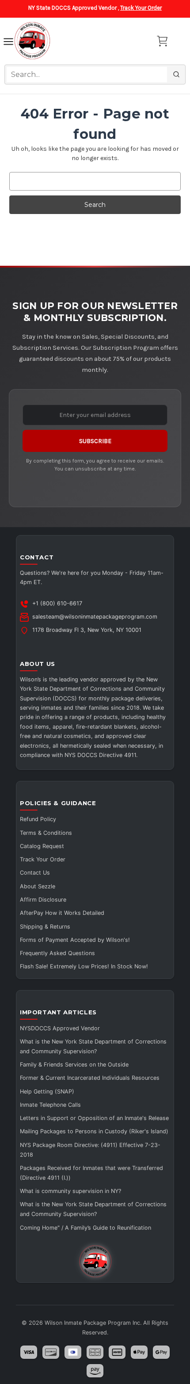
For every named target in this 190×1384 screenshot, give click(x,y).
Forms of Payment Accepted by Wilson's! (75, 940)
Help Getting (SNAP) (47, 1091)
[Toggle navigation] (8, 42)
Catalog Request (42, 846)
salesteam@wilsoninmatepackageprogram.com (94, 616)
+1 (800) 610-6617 (57, 603)
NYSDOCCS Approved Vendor (60, 1028)
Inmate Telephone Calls (50, 1104)
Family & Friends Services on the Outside (74, 1064)
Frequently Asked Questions (57, 953)
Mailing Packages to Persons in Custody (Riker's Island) (94, 1131)
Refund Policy (38, 819)
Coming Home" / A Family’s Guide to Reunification (85, 1227)
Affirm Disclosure (43, 899)
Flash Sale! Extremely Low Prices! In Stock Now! (84, 966)
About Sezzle (37, 886)
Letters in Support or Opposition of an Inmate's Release (94, 1118)
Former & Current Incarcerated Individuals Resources (90, 1077)
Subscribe (95, 441)
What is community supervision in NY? (70, 1191)
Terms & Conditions (46, 833)
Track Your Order (141, 7)
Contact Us (35, 872)
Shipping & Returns (45, 926)
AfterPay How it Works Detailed (62, 913)
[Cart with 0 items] (162, 41)
